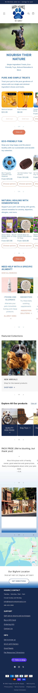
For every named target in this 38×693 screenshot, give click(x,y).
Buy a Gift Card (10, 620)
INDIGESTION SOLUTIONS (25, 312)
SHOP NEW (8, 387)
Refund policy (31, 683)
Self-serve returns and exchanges (17, 616)
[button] (4, 13)
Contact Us (8, 629)
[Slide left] (14, 126)
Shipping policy (31, 686)
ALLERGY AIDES (10, 316)
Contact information (20, 690)
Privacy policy (8, 686)
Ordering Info (9, 624)
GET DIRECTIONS (19, 581)
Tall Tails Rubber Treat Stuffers (24, 173)
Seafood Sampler (7, 109)
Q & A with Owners (11, 644)
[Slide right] (23, 126)
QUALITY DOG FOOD (9, 429)
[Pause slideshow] (34, 535)
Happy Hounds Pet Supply (16, 683)
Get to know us (10, 640)
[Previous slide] (14, 535)
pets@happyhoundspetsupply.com (15, 601)
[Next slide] (23, 535)
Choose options (9, 184)
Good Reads (8, 648)
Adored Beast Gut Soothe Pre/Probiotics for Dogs (24, 236)
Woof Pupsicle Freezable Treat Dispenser (6, 174)
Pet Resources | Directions (14, 652)
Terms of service (19, 686)
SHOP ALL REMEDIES (9, 273)
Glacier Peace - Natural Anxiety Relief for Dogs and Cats (9, 236)
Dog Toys (24, 428)
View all (19, 132)
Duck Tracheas (22, 109)
